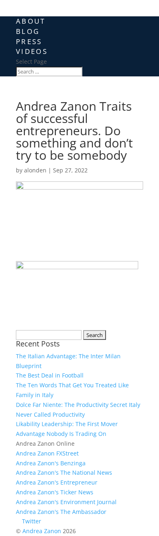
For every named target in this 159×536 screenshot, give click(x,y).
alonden (35, 170)
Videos (32, 51)
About (31, 21)
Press (29, 41)
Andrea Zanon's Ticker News (54, 492)
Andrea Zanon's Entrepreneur (56, 482)
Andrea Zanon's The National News (64, 472)
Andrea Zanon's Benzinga (51, 463)
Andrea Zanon (41, 531)
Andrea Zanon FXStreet (47, 453)
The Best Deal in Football (50, 375)
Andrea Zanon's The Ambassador (61, 512)
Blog (28, 31)
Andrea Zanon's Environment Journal (66, 502)
